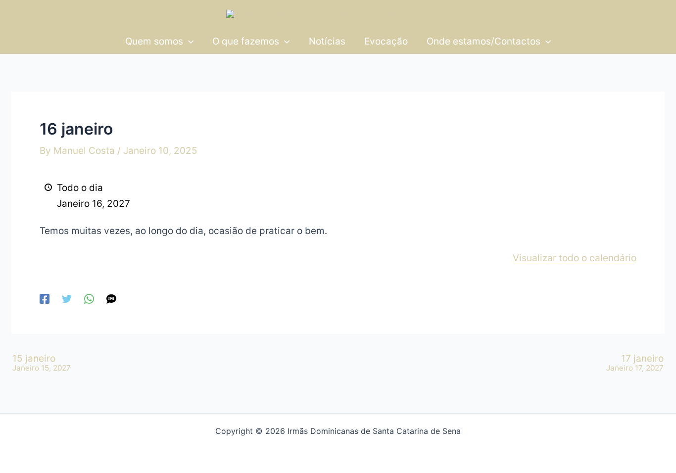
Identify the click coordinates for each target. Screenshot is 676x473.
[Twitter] (67, 298)
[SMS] (111, 298)
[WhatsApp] (89, 298)
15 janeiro (41, 363)
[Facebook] (44, 298)
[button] (188, 41)
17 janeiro (635, 363)
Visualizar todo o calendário (574, 258)
